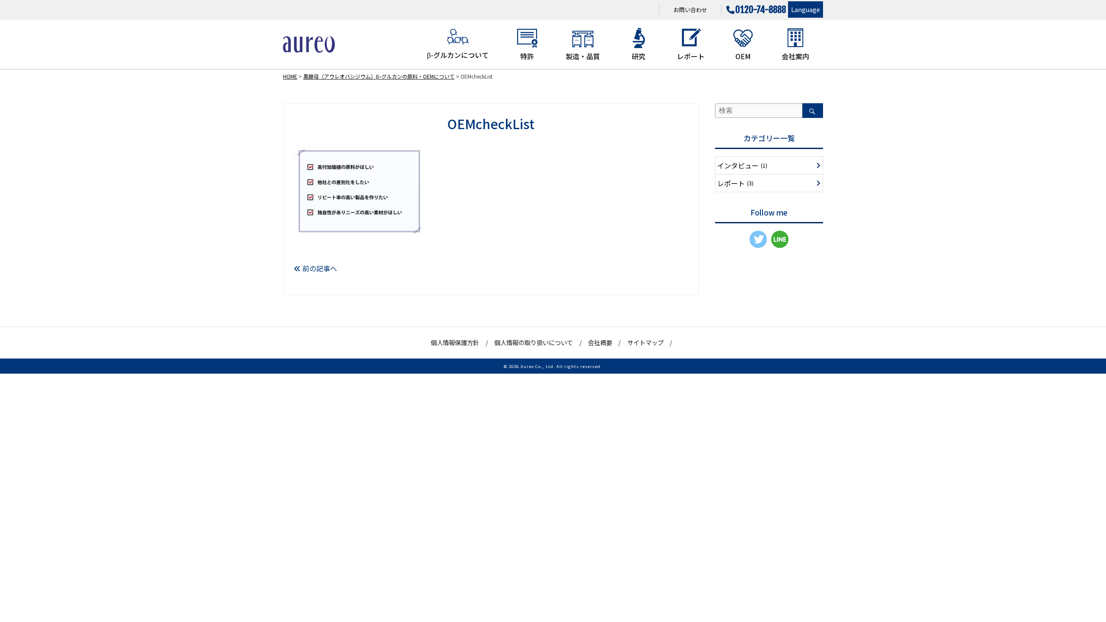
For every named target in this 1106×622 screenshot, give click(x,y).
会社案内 (795, 56)
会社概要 (600, 342)
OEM (743, 56)
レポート (691, 56)
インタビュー (742, 165)
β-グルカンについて (458, 55)
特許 (527, 56)
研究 (638, 56)
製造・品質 (583, 56)
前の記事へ (319, 268)
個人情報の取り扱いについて (533, 342)
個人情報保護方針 (455, 342)
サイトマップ (645, 342)
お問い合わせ (690, 10)
